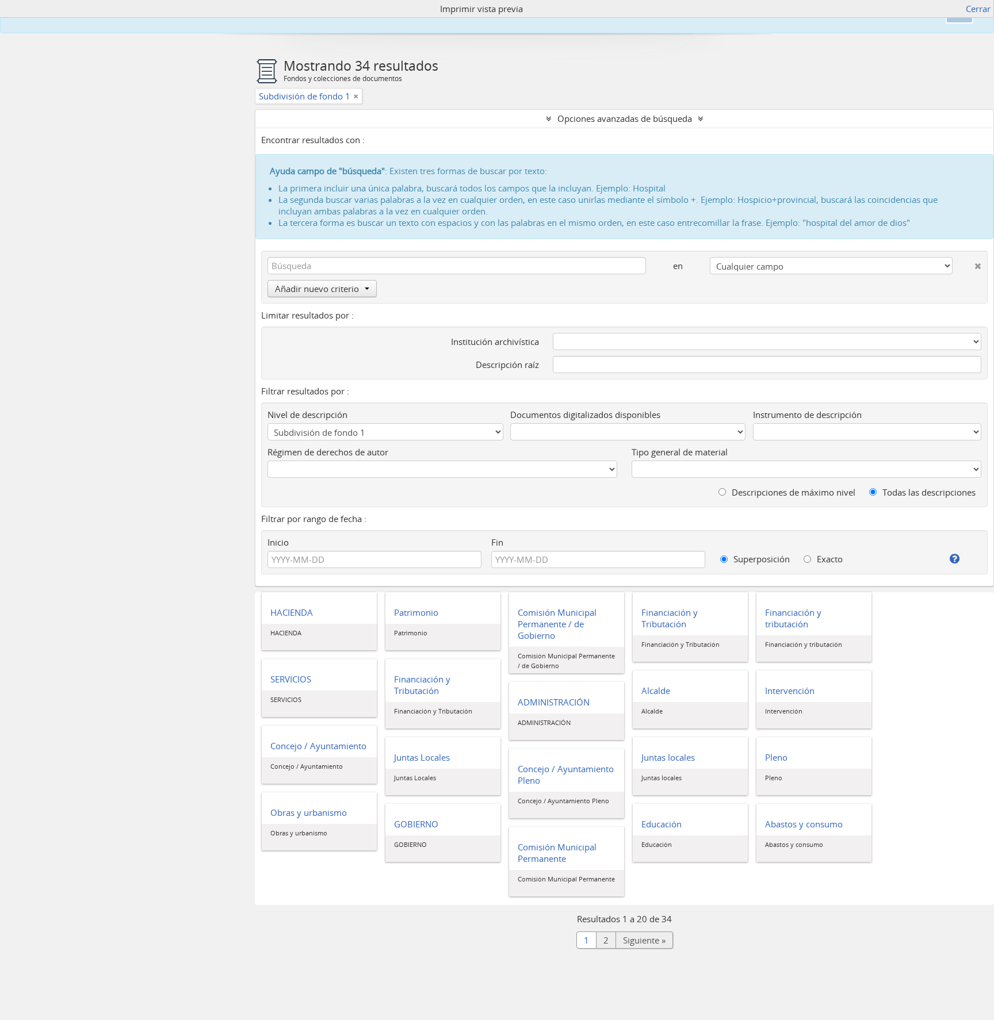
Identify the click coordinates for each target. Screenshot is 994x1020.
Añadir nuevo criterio (317, 288)
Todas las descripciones (928, 492)
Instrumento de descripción (807, 414)
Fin (497, 542)
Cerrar (978, 8)
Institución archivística (495, 341)
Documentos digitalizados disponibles (585, 414)
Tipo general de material (680, 452)
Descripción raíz (507, 364)
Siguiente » (644, 940)
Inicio (278, 542)
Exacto (829, 559)
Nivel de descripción (307, 414)
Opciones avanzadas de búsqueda (624, 118)
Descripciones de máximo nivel (792, 492)
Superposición (760, 559)
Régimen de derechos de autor (327, 452)
